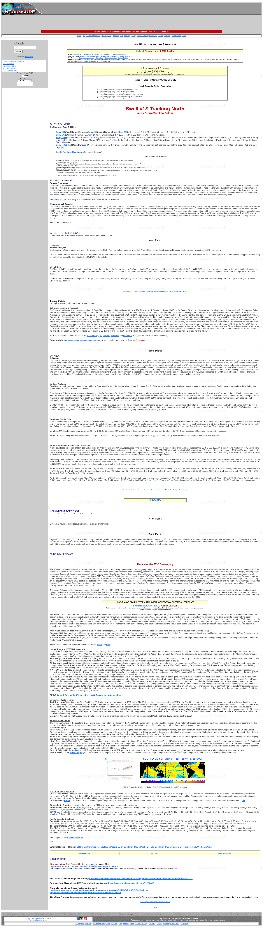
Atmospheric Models (86, 58)
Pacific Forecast (142, 36)
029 (84, 145)
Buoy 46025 (61, 137)
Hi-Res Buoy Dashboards (72, 152)
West (99, 644)
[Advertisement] (152, 8)
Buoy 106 (60, 135)
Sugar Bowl (105, 335)
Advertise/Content (35, 920)
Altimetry (127, 36)
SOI (78, 807)
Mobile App (29, 57)
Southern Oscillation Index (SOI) (185, 847)
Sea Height (174, 291)
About (34, 918)
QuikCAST (153, 36)
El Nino (160, 36)
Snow (133, 36)
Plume (67, 800)
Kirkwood (115, 335)
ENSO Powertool (75, 837)
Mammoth (127, 335)
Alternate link (114, 695)
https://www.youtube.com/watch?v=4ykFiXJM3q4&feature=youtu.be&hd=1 (84, 866)
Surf (121, 36)
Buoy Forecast (88, 36)
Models (104, 36)
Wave (109, 36)
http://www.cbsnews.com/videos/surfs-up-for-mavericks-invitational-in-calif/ (85, 892)
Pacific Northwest (119, 54)
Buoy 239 (92, 132)
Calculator (184, 923)
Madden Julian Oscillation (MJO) (124, 847)
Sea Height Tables (9, 68)
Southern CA (88, 54)
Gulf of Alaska (106, 54)
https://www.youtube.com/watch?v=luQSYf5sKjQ (131, 883)
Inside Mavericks (224, 853)
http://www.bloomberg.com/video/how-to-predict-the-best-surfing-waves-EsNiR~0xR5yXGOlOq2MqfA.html (99, 890)
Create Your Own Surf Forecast (14, 61)
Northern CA (77, 54)
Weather (116, 36)
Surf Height (183, 291)
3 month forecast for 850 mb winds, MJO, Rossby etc (81, 695)
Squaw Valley (92, 335)
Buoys (79, 36)
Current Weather (111, 58)
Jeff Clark (154, 853)
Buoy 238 (122, 132)
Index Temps (75, 750)
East (108, 644)
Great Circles (176, 36)
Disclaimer (40, 918)
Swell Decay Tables (9, 66)
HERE (158, 32)
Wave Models (123, 58)
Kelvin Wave (206, 847)
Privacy (48, 918)
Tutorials (167, 36)
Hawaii (97, 54)
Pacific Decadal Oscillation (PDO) (155, 847)
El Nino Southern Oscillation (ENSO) (93, 847)
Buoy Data (99, 58)
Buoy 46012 (61, 145)
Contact (27, 918)
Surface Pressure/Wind (159, 291)
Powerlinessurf (84, 853)
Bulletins (97, 36)
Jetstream (146, 490)
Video (184, 36)
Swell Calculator (8, 64)
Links (45, 920)
